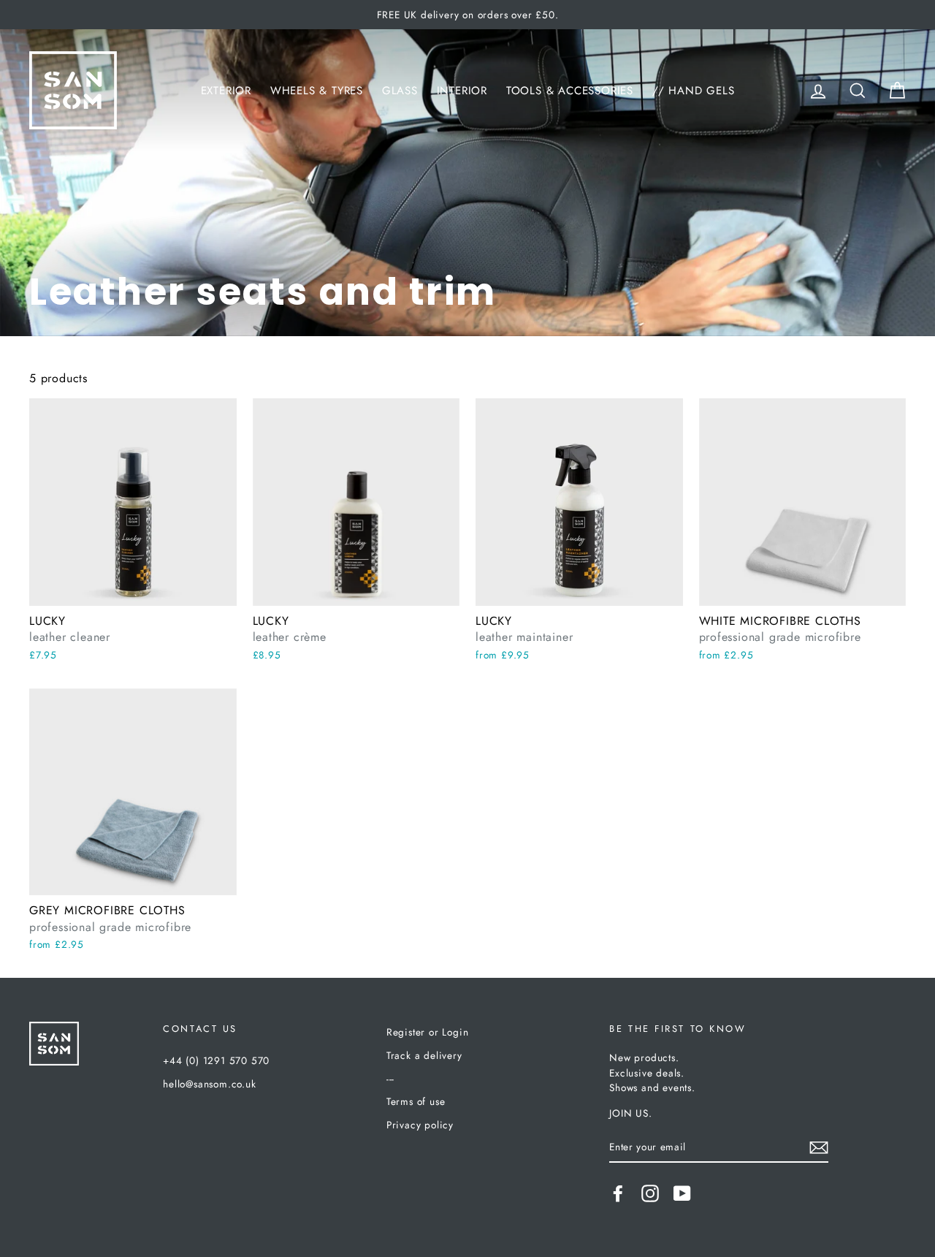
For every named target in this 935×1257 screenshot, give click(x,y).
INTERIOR (462, 91)
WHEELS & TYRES (316, 91)
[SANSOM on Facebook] (618, 1193)
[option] (467, 14)
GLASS (400, 91)
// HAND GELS (693, 91)
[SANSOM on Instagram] (650, 1193)
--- (390, 1078)
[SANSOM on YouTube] (682, 1193)
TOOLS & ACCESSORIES (569, 91)
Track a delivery (424, 1055)
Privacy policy (420, 1124)
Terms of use (416, 1101)
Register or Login (427, 1032)
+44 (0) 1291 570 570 (216, 1060)
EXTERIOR (226, 91)
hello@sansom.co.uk (209, 1083)
